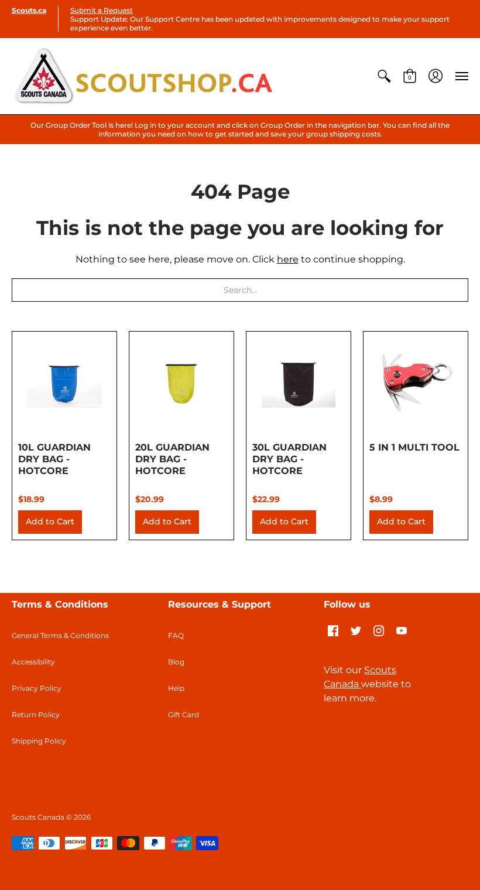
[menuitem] (384, 76)
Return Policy (36, 714)
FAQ (176, 635)
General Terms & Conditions (60, 635)
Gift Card (183, 714)
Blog (176, 661)
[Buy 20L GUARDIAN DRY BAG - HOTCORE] (181, 383)
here (288, 259)
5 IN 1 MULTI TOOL (414, 447)
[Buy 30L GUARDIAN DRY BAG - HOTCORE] (298, 383)
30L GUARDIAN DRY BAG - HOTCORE (289, 459)
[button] (384, 76)
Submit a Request (101, 10)
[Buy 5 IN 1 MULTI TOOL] (415, 383)
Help (176, 688)
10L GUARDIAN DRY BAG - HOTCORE (54, 459)
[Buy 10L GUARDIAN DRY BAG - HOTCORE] (64, 383)
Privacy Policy (36, 688)
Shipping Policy (39, 740)
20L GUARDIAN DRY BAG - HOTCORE (172, 459)
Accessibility (33, 661)
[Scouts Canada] (143, 76)
